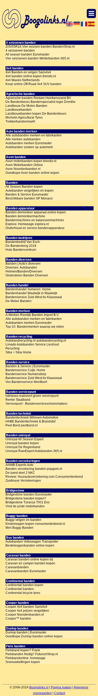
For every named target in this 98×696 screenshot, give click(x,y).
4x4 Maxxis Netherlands (22, 80)
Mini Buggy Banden (19, 528)
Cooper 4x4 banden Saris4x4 (26, 607)
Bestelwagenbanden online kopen (29, 545)
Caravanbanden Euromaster (25, 571)
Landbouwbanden (18, 110)
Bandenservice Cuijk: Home (25, 370)
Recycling (12, 348)
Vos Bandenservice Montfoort (26, 382)
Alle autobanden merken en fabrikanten (33, 135)
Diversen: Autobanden (21, 267)
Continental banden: (19, 589)
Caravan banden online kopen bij (29, 559)
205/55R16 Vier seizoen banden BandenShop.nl (40, 46)
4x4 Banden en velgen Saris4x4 (28, 72)
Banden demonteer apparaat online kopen (35, 212)
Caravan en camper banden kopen (30, 563)
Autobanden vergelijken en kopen (29, 190)
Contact (59, 693)
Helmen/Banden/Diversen (23, 271)
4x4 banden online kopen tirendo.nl (30, 76)
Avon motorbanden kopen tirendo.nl (30, 161)
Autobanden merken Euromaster (28, 143)
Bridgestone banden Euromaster (28, 494)
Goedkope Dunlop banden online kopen (34, 636)
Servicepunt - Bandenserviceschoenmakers (36, 403)
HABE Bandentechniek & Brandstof (30, 421)
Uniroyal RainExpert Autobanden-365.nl (33, 451)
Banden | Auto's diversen (23, 263)
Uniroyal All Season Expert (24, 439)
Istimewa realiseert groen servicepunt (32, 396)
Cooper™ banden (18, 618)
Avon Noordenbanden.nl (23, 169)
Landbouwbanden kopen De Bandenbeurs (35, 113)
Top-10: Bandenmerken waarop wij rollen (34, 326)
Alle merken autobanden (23, 139)
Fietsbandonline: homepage (25, 658)
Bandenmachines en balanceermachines (34, 220)
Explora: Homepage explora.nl (27, 224)
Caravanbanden (17, 567)
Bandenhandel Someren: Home (28, 289)
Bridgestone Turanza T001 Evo (27, 502)
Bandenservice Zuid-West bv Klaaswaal (33, 297)
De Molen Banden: (18, 301)
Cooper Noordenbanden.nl (24, 614)
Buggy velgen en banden (23, 520)
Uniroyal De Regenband (22, 447)
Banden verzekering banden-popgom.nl (33, 469)
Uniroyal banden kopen (22, 443)
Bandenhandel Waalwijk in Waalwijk (31, 293)
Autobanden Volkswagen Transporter (31, 541)
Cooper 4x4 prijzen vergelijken (27, 611)
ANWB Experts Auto (19, 465)
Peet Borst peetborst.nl (21, 425)
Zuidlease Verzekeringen (23, 480)
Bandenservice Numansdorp (25, 374)
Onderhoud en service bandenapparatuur (35, 228)
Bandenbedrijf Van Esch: (23, 242)
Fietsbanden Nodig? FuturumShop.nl (31, 654)
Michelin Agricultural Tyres (24, 117)
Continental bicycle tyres (22, 593)
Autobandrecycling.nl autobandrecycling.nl (35, 340)
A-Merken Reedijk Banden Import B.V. (32, 315)
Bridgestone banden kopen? (25, 498)
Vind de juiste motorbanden (25, 506)
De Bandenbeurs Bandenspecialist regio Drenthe (40, 102)
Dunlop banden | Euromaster (26, 632)
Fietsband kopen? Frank (22, 650)
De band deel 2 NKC (20, 473)
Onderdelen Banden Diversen (26, 275)
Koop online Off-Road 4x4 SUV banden (33, 84)
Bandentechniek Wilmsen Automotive (31, 417)
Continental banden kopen (24, 585)
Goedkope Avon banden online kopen (32, 173)
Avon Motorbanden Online (24, 165)
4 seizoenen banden (20, 50)
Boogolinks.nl (39, 687)
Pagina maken (61, 687)
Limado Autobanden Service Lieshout (32, 344)
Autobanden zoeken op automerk (29, 147)
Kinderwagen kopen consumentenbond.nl (35, 524)
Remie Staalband (17, 400)
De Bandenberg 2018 (20, 246)
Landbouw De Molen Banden (26, 106)
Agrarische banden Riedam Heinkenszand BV (38, 98)
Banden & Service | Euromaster (27, 366)
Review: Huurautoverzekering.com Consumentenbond (44, 476)
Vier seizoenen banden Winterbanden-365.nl (37, 58)
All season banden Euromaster (27, 54)
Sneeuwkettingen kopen (22, 662)
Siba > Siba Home (18, 352)
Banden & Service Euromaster (26, 194)
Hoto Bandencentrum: (21, 250)
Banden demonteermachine (25, 216)
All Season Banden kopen (24, 186)
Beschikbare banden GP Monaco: (29, 198)
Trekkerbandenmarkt (20, 121)
